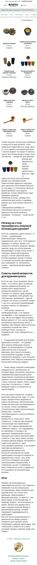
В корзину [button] (9, 47)
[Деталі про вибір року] (18, 547)
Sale (11, 14)
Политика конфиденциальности (18, 556)
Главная (3, 10)
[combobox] (25, 20)
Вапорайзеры (19, 14)
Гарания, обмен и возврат (18, 560)
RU (22, 5)
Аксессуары (16, 10)
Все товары (9, 10)
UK (25, 5)
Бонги (27, 14)
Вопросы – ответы (18, 558)
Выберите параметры (9, 77)
